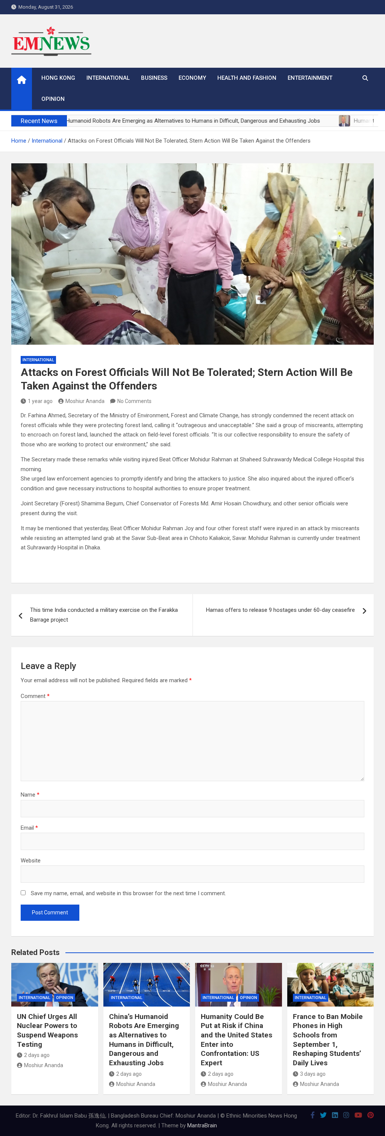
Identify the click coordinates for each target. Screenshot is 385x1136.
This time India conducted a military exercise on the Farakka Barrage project (104, 615)
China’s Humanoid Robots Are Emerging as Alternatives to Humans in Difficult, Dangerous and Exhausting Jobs (144, 1039)
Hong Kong (58, 78)
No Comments (134, 401)
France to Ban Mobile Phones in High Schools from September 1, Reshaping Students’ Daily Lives (328, 1039)
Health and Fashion (246, 78)
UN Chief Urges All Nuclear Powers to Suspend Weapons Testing (47, 1030)
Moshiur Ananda (85, 401)
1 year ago (40, 401)
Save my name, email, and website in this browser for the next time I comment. (128, 893)
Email (29, 827)
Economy (192, 78)
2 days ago (37, 1055)
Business (154, 78)
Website (31, 860)
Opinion (53, 99)
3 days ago (313, 1074)
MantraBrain (202, 1125)
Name (30, 794)
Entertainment (310, 78)
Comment (35, 696)
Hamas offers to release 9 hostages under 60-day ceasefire (280, 610)
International (108, 78)
